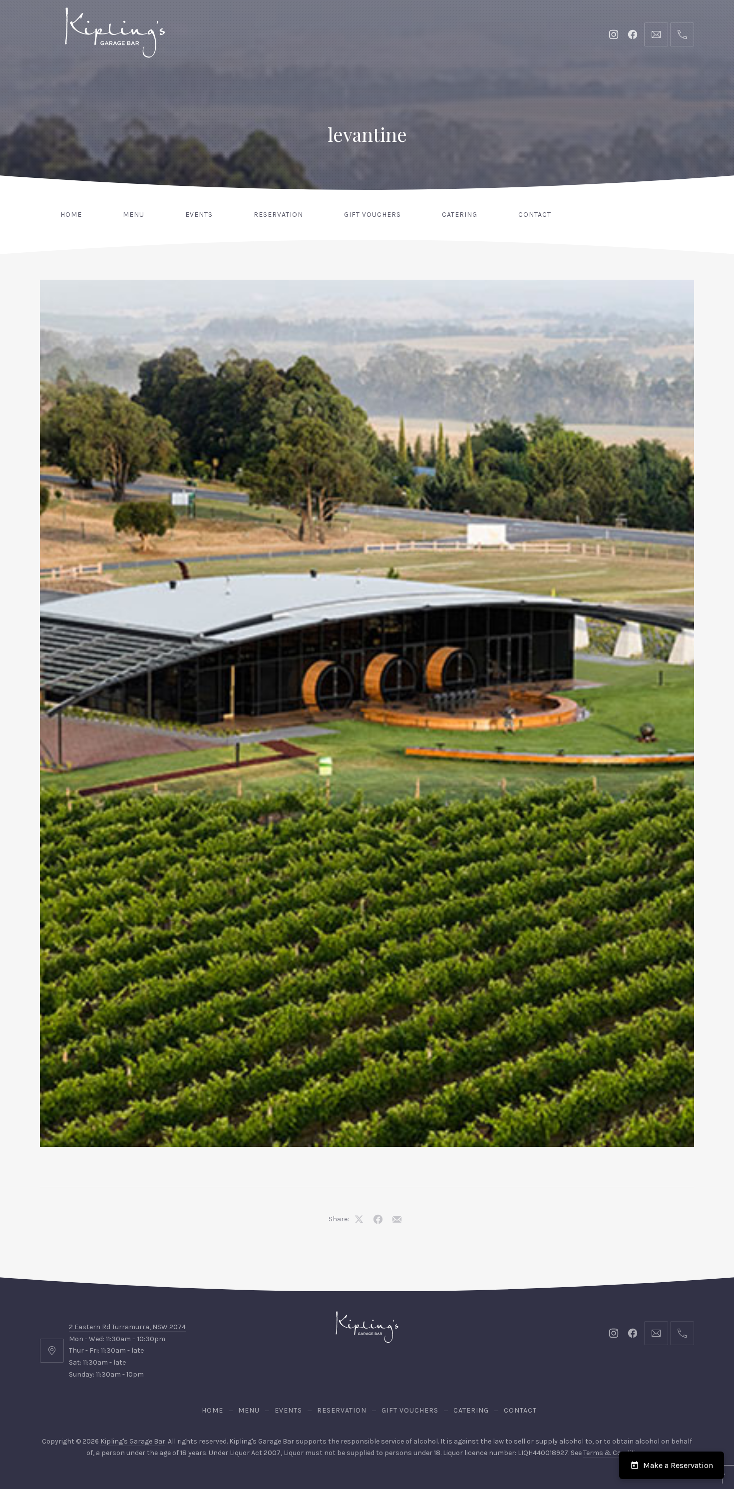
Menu (133, 214)
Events (199, 214)
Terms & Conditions (615, 1453)
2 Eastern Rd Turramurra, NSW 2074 (127, 1327)
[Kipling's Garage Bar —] (115, 32)
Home (71, 214)
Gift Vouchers (372, 214)
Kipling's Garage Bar (132, 1441)
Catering (459, 214)
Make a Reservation (678, 1465)
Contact (534, 214)
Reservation (278, 214)
